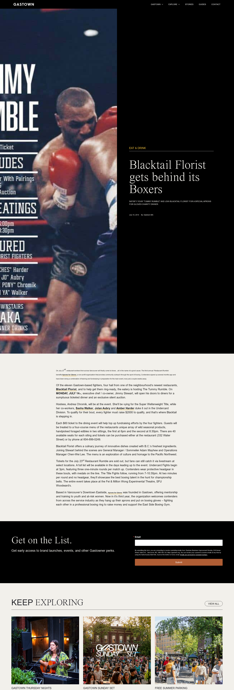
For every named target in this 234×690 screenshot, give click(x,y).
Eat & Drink (137, 148)
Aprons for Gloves (69, 375)
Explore (172, 4)
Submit (178, 562)
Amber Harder (125, 408)
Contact (215, 4)
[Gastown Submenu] (162, 4)
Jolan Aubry (102, 408)
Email (138, 537)
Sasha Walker (84, 408)
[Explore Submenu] (178, 4)
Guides (202, 4)
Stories (189, 4)
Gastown (156, 4)
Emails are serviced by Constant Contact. (193, 554)
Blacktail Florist (66, 389)
